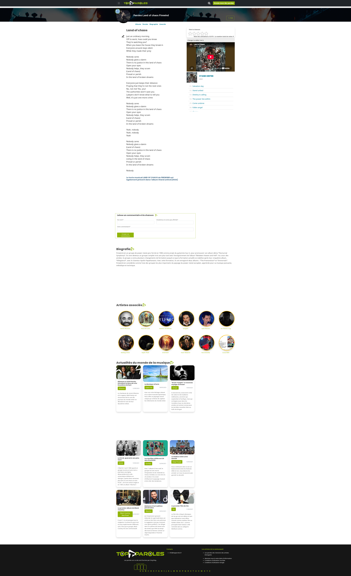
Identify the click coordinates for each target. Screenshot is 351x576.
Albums (138, 24)
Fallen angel (198, 107)
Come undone (198, 103)
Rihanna (122, 388)
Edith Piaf (149, 388)
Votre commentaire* (123, 226)
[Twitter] (145, 567)
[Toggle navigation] (118, 3)
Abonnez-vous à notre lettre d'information (218, 558)
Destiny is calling (199, 94)
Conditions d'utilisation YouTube (215, 560)
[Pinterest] (138, 567)
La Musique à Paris (152, 384)
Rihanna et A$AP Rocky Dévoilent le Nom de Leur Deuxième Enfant (127, 383)
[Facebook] (135, 567)
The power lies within (201, 99)
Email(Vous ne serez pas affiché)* (167, 220)
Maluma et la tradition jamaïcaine (154, 507)
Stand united (198, 90)
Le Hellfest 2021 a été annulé (179, 457)
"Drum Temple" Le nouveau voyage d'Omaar (182, 383)
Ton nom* (120, 220)
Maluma (148, 511)
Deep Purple (177, 462)
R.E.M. (121, 463)
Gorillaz (148, 464)
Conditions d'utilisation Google (214, 562)
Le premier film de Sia (180, 506)
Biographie (154, 24)
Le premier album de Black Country (128, 509)
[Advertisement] (171, 194)
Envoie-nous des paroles (224, 3)
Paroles (145, 24)
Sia (174, 509)
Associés (162, 24)
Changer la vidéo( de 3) (196, 40)
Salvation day (198, 86)
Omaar (175, 388)
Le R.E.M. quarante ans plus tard (128, 459)
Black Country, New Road (125, 514)
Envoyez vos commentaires (125, 235)
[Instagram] (141, 567)
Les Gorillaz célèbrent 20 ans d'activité (154, 459)
